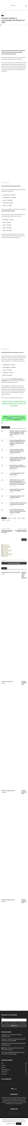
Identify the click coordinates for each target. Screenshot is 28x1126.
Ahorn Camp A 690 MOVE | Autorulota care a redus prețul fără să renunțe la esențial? (12, 1053)
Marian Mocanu (6, 182)
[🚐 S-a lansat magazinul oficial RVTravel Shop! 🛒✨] (5, 474)
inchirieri (14, 518)
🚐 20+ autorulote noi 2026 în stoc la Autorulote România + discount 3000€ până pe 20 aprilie (18, 459)
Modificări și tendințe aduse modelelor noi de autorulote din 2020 (14, 404)
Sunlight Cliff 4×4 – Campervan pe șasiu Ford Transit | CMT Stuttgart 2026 (13, 1044)
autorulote (9, 518)
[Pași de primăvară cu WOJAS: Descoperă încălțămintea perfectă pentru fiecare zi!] (5, 467)
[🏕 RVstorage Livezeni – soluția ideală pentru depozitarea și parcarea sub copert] (5, 481)
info (8, 1121)
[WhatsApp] (17, 46)
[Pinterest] (14, 46)
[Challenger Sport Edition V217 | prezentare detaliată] (5, 497)
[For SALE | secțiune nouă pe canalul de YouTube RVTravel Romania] (5, 504)
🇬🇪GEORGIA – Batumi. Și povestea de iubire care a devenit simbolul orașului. (12, 1048)
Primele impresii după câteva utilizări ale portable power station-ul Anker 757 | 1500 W (18, 511)
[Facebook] (7, 46)
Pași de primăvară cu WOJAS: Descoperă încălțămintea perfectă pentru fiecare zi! (18, 467)
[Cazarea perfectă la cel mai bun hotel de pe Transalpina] (5, 491)
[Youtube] (17, 1113)
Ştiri (6, 12)
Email (2, 1017)
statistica (23, 518)
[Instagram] (14, 1113)
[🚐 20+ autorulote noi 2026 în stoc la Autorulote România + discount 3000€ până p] (5, 459)
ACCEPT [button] (18, 1123)
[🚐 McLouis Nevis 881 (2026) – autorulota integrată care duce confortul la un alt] (5, 451)
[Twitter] (10, 46)
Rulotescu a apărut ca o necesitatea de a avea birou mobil (7, 531)
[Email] (20, 46)
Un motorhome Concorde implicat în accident (21, 531)
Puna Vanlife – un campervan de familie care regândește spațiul (11, 1035)
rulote (19, 518)
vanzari (8, 520)
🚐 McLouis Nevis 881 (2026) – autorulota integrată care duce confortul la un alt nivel (17, 451)
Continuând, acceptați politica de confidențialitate (15, 1023)
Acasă (2, 12)
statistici (3, 520)
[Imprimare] (23, 46)
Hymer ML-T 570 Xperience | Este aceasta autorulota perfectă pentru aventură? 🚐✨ (13, 1040)
